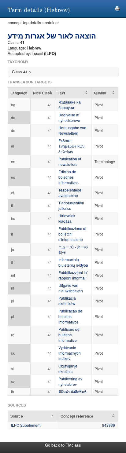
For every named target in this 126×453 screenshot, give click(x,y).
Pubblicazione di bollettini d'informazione (72, 234)
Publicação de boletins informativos (70, 316)
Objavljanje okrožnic (67, 368)
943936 (108, 425)
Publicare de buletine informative (69, 335)
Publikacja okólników (67, 300)
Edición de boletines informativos (68, 177)
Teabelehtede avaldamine (69, 192)
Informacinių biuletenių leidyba (73, 262)
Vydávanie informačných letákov (69, 353)
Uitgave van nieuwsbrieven (70, 288)
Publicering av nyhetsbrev (70, 381)
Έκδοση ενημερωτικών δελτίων (71, 146)
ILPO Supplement (25, 425)
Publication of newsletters (69, 161)
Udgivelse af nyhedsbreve (69, 117)
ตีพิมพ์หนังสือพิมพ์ (72, 391)
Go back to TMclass (63, 445)
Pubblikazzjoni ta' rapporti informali (72, 275)
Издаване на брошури (69, 104)
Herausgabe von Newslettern (72, 130)
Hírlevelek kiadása (66, 218)
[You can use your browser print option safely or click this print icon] (117, 7)
